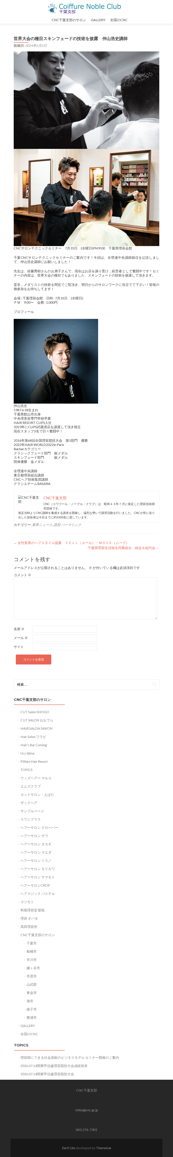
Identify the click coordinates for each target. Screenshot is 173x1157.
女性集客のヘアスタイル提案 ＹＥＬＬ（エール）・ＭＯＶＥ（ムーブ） (71, 543)
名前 (19, 629)
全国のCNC (119, 20)
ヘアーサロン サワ (34, 836)
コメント (22, 575)
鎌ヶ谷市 (33, 968)
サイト (19, 647)
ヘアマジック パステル (37, 893)
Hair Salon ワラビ (33, 737)
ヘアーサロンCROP (35, 885)
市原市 (32, 976)
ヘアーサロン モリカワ (37, 869)
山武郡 (32, 984)
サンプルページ (32, 811)
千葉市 (32, 943)
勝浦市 (32, 1017)
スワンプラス (30, 819)
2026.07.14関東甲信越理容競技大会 (47, 1074)
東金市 (32, 993)
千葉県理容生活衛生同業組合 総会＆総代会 (123, 548)
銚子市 (32, 1009)
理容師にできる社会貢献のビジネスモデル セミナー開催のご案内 (69, 1057)
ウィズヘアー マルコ (35, 778)
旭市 (30, 1001)
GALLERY (98, 20)
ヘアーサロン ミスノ (35, 860)
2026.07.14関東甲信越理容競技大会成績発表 (54, 1066)
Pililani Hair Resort (34, 761)
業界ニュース (42, 525)
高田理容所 (28, 926)
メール (21, 638)
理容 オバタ (29, 918)
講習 (57, 525)
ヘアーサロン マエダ (35, 852)
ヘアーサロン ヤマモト (37, 877)
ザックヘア (28, 803)
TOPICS (26, 770)
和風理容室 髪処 (32, 910)
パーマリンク (71, 525)
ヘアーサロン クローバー (39, 827)
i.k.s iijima (27, 753)
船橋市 (32, 951)
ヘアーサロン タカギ (35, 844)
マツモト (27, 902)
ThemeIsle (103, 1148)
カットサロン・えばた (37, 794)
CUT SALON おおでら (36, 720)
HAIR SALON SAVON (36, 728)
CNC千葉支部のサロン (69, 20)
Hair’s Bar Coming (33, 745)
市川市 (32, 960)
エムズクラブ (30, 786)
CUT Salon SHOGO (34, 712)
